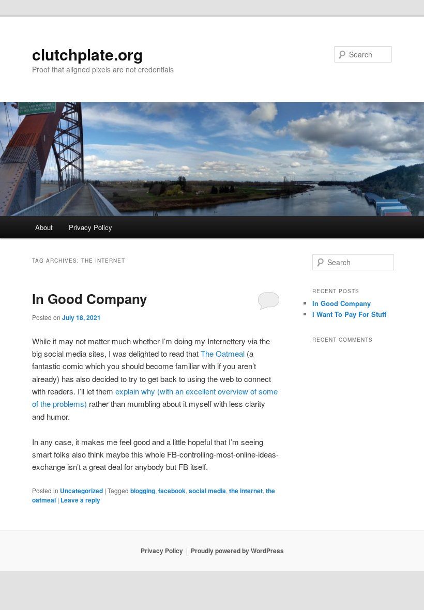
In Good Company (89, 298)
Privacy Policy (90, 227)
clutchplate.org (87, 54)
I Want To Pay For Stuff (349, 314)
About (44, 227)
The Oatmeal (223, 353)
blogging (142, 490)
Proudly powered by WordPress (237, 550)
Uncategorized (81, 490)
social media (207, 490)
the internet (246, 490)
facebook (172, 490)
